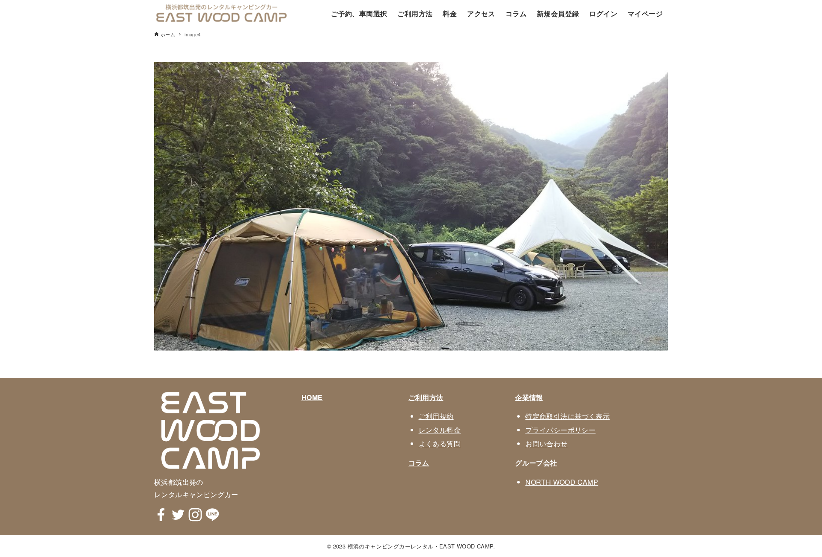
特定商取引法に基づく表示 (567, 416)
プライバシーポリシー (560, 430)
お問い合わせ (546, 443)
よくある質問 (440, 443)
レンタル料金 (440, 430)
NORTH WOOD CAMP (561, 482)
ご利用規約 (436, 416)
